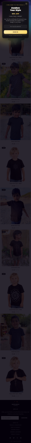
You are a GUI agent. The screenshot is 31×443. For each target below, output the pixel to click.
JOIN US (15, 32)
